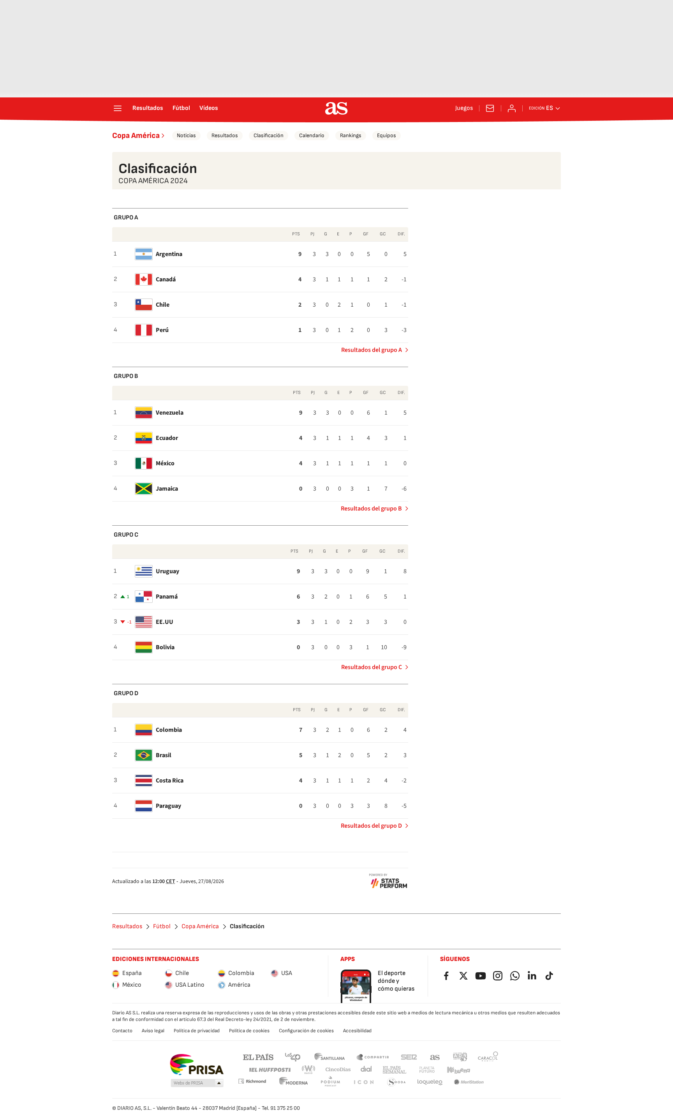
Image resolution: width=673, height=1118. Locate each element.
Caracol (488, 1056)
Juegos (464, 108)
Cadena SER (409, 1056)
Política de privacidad (197, 1031)
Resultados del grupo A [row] (371, 350)
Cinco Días (338, 1070)
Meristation (469, 1082)
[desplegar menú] (117, 108)
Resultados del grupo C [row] (371, 667)
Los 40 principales (292, 1056)
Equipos (386, 135)
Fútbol (181, 108)
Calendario (311, 135)
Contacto (122, 1031)
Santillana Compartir (373, 1056)
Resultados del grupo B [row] (371, 508)
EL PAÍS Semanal (394, 1070)
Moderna (294, 1082)
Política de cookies (249, 1031)
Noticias (186, 135)
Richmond (252, 1081)
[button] (197, 1083)
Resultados (147, 108)
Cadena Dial (366, 1070)
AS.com (435, 1056)
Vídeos (208, 108)
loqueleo (430, 1082)
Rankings (350, 135)
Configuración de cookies (306, 1031)
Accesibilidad (357, 1031)
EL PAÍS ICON (363, 1082)
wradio (308, 1070)
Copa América (136, 135)
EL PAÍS (258, 1056)
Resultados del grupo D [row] (371, 825)
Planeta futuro (427, 1070)
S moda (396, 1082)
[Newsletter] (490, 108)
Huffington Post (269, 1070)
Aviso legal (153, 1031)
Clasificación (269, 135)
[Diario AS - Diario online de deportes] (336, 108)
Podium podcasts (330, 1082)
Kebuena (458, 1070)
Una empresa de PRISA (196, 1064)
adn (460, 1056)
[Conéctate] (511, 108)
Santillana (329, 1056)
